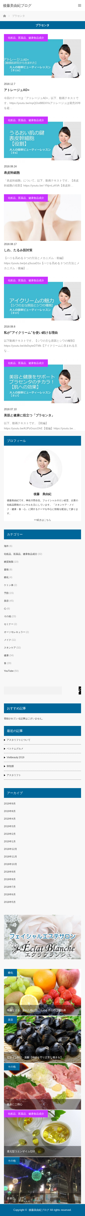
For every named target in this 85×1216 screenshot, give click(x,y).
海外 (6, 546)
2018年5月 (10, 902)
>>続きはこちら (42, 520)
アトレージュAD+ (16, 90)
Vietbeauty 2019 (15, 757)
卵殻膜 (10, 766)
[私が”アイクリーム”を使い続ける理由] (42, 300)
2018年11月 (10, 856)
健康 (6, 655)
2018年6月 (10, 894)
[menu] (79, 5)
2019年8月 (10, 811)
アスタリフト (14, 775)
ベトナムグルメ (15, 748)
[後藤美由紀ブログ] (36, 5)
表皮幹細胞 (12, 172)
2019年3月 (10, 826)
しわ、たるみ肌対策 (18, 250)
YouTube (9, 671)
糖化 (6, 577)
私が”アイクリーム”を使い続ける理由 (31, 332)
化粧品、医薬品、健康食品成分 (26, 37)
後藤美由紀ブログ (39, 1209)
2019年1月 (10, 841)
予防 (6, 593)
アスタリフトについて (18, 739)
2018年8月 (10, 879)
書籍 (6, 569)
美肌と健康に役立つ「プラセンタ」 (29, 415)
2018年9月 (10, 871)
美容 (6, 600)
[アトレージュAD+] (42, 57)
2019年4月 (10, 818)
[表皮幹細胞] (42, 140)
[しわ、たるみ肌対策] (42, 217)
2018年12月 (10, 849)
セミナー (8, 624)
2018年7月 (10, 887)
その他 (7, 616)
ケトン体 (8, 585)
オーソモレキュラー (14, 632)
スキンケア (10, 647)
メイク (7, 639)
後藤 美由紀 (42, 494)
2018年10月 (10, 864)
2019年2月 (10, 834)
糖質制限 (8, 561)
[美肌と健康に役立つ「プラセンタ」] (42, 382)
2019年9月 (10, 803)
